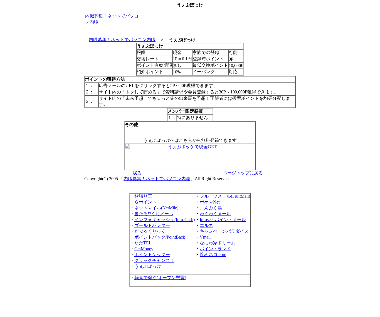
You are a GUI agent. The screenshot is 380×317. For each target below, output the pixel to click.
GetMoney (143, 248)
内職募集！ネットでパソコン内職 (122, 39)
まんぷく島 (211, 207)
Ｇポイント (145, 202)
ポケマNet (209, 202)
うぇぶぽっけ (147, 266)
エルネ (206, 225)
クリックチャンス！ (154, 260)
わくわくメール (215, 213)
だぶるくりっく (150, 231)
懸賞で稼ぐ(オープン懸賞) (160, 277)
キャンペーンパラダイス (224, 231)
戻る (137, 172)
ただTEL (143, 243)
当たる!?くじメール (153, 213)
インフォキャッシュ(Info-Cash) (164, 219)
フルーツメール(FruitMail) (225, 196)
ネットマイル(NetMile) (156, 207)
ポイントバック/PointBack (159, 237)
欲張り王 (143, 196)
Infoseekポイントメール (223, 219)
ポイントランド (215, 248)
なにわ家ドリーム (217, 243)
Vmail (205, 237)
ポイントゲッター (152, 254)
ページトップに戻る (243, 172)
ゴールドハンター (152, 225)
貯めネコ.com (213, 254)
